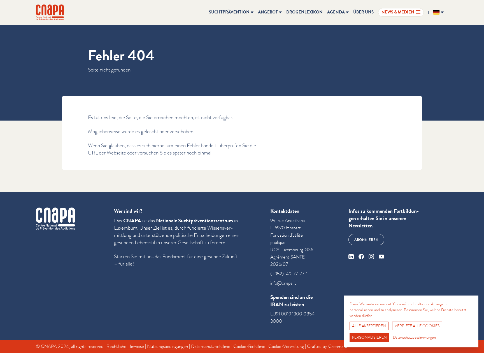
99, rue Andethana (287, 220)
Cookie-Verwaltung (286, 346)
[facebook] (361, 256)
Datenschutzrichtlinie (210, 346)
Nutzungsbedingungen (167, 346)
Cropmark (337, 346)
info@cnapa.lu (283, 283)
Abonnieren (366, 239)
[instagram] (371, 256)
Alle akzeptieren (369, 326)
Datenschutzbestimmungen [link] (414, 337)
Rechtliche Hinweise (125, 346)
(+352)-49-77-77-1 (289, 273)
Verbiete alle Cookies (417, 326)
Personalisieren (369, 337)
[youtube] (381, 256)
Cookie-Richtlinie (249, 346)
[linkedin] (351, 256)
